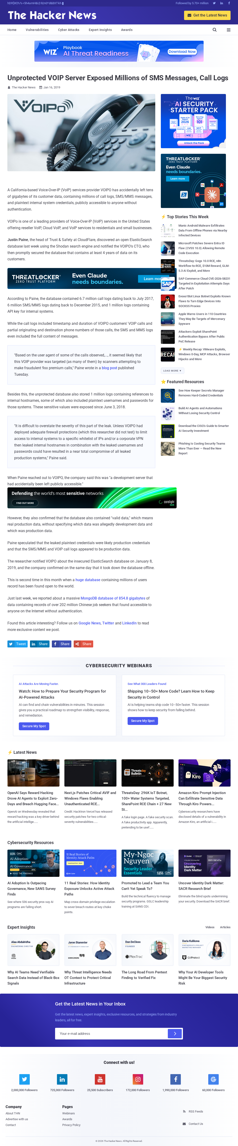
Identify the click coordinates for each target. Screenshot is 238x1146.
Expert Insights (100, 30)
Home (12, 30)
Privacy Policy (71, 1125)
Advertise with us (17, 1119)
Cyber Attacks (68, 30)
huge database (88, 580)
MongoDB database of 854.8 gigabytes (113, 598)
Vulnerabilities (37, 30)
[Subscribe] (175, 1033)
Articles (225, 927)
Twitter (108, 623)
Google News (90, 623)
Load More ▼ (172, 370)
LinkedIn (129, 623)
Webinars (68, 1113)
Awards (126, 30)
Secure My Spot (34, 726)
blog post (109, 368)
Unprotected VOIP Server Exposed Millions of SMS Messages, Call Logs (117, 78)
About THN (13, 1113)
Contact (11, 1125)
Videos (210, 927)
